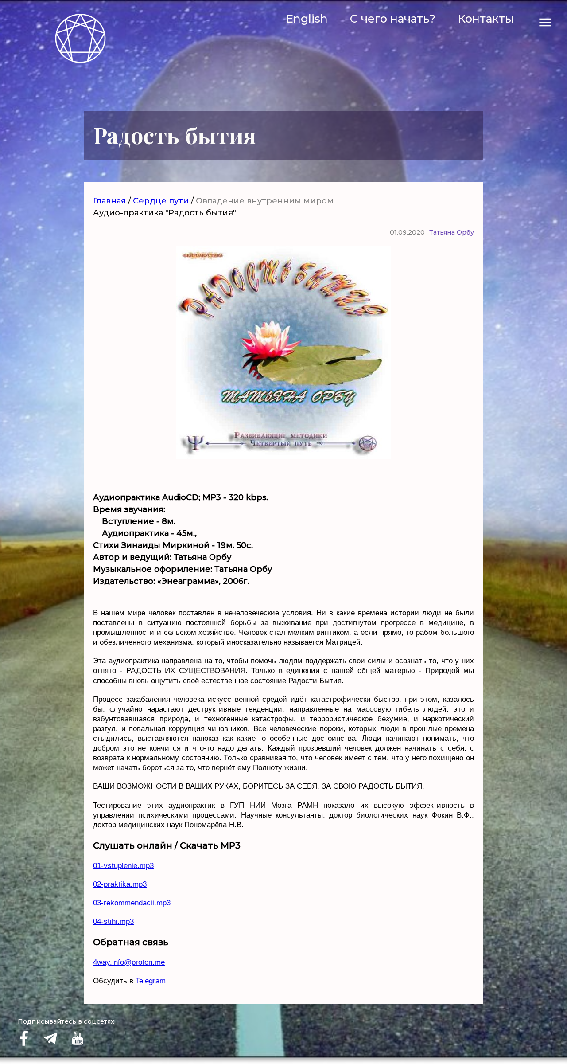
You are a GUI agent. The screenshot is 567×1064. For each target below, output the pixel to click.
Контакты (486, 18)
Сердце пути (161, 201)
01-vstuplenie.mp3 (123, 865)
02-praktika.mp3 (120, 884)
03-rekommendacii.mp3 (132, 903)
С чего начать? (392, 18)
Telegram (151, 981)
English (307, 18)
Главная (109, 201)
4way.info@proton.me (129, 962)
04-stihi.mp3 (113, 921)
